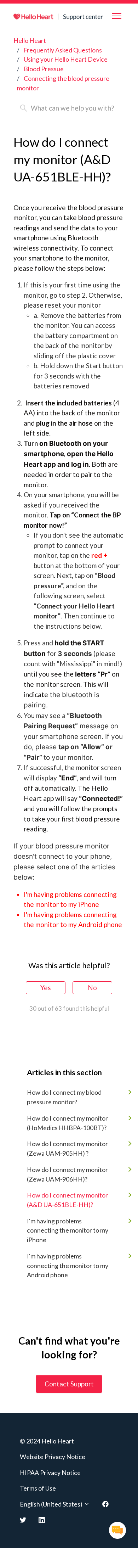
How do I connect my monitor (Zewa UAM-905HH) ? (67, 1148)
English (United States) (52, 1504)
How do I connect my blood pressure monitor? (64, 1097)
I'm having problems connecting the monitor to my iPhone (67, 1230)
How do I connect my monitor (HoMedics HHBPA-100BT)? (67, 1123)
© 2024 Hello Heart (47, 1441)
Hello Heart (29, 40)
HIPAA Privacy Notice (50, 1472)
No (92, 987)
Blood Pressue (44, 69)
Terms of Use (38, 1488)
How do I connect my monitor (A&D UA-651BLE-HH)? (67, 1199)
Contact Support (69, 1384)
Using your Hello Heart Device (66, 59)
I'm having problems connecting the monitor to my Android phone (67, 1265)
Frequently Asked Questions (63, 50)
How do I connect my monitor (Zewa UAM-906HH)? (67, 1174)
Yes (45, 987)
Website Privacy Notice (52, 1456)
